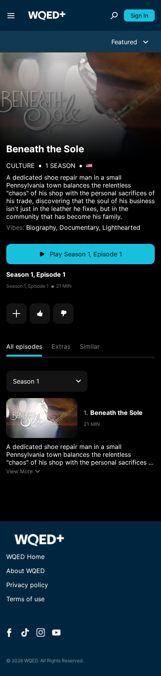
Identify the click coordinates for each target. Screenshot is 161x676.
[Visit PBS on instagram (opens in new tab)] (40, 633)
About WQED (25, 571)
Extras (61, 346)
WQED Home (25, 557)
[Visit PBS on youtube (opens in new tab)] (56, 633)
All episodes (24, 346)
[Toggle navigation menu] (11, 15)
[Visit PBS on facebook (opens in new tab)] (9, 633)
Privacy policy (27, 585)
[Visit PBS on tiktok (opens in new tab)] (25, 633)
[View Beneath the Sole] (41, 418)
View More (19, 471)
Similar (90, 346)
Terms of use (25, 599)
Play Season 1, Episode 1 (86, 254)
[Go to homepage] (47, 15)
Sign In (139, 15)
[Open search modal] (114, 16)
